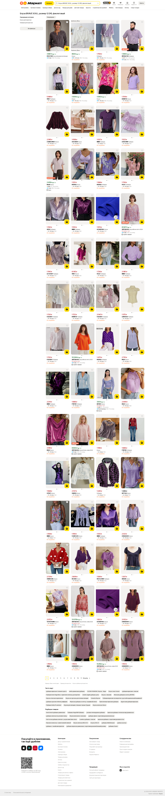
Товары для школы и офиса (65, 772)
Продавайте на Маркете (96, 772)
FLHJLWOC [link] (50, 317)
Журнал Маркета (94, 754)
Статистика (7, 792)
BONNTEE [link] (124, 99)
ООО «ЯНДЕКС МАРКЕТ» (156, 791)
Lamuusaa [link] (125, 317)
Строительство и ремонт (65, 780)
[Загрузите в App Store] (23, 750)
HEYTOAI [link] (124, 493)
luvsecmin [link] (125, 142)
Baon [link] (48, 184)
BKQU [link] (123, 359)
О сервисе (92, 749)
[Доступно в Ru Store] (40, 750)
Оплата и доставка (94, 744)
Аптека (60, 759)
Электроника (61, 752)
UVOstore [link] (50, 56)
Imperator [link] (125, 56)
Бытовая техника (62, 747)
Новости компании (125, 741)
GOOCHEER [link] (75, 142)
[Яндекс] (161, 793)
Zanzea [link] (74, 493)
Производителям (124, 747)
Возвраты (92, 752)
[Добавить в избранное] (67, 22)
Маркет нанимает (125, 752)
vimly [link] (48, 99)
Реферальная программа (127, 744)
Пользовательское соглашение (22, 792)
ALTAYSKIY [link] (50, 274)
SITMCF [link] (49, 493)
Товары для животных (64, 777)
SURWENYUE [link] (75, 666)
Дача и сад (61, 767)
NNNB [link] (98, 142)
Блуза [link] (73, 56)
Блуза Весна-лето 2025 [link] (82, 359)
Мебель (60, 744)
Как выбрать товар (94, 741)
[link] (56, 691)
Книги (59, 770)
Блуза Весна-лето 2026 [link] (132, 229)
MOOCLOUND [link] (100, 579)
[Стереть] (98, 3)
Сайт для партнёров (95, 778)
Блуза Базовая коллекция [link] (57, 56)
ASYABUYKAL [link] (100, 229)
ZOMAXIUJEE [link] (125, 536)
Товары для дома (62, 757)
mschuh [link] (74, 579)
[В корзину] (66, 48)
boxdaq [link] (74, 184)
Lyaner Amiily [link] (51, 142)
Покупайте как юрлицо (95, 747)
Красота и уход (62, 762)
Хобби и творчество (63, 765)
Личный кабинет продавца (96, 770)
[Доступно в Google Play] (29, 750)
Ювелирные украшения (64, 785)
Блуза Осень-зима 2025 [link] (82, 450)
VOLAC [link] (123, 184)
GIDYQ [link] (48, 229)
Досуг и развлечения (64, 741)
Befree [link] (99, 404)
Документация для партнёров (97, 775)
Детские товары (62, 783)
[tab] (25, 8)
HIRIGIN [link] (124, 579)
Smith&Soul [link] (125, 229)
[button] (51, 17)
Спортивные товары (63, 775)
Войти (142, 3)
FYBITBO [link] (74, 404)
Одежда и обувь (62, 754)
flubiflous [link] (75, 536)
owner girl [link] (50, 579)
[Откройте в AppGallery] (35, 750)
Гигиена (60, 749)
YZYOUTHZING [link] (51, 621)
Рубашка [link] (99, 56)
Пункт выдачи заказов (126, 749)
